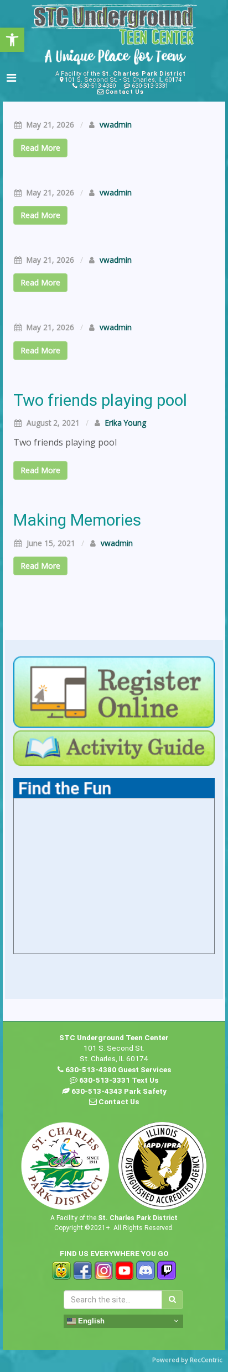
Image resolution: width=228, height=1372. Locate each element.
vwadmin (116, 124)
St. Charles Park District (144, 73)
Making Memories (77, 520)
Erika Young (125, 422)
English (90, 1320)
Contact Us (124, 92)
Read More (40, 147)
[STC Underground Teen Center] (114, 24)
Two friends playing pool (100, 400)
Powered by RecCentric (187, 1359)
